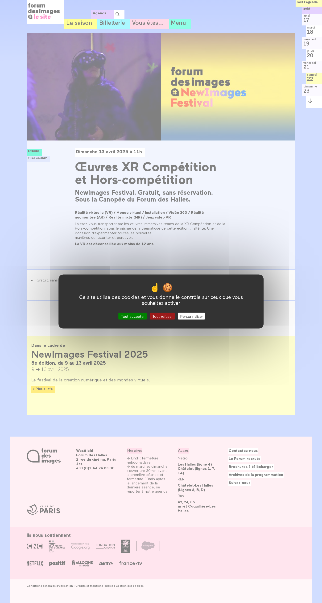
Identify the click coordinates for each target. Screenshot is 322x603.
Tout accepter (133, 316)
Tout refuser (162, 316)
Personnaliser (191, 316)
